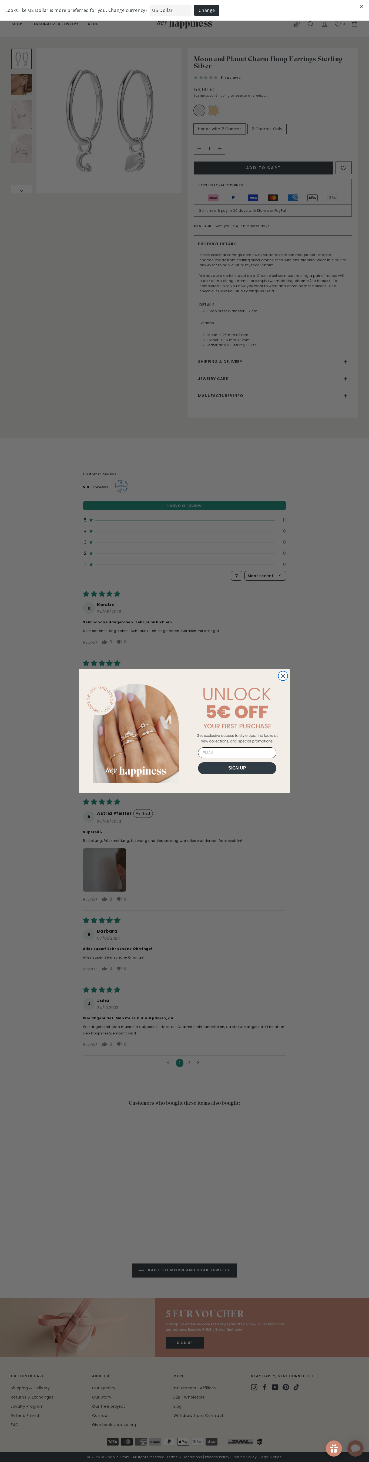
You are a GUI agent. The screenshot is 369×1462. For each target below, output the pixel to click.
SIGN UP (237, 768)
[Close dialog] (283, 676)
